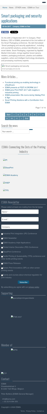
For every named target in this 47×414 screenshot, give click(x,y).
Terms (23, 411)
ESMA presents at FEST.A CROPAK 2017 (21, 87)
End (26, 118)
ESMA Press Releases (12, 263)
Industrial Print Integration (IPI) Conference (20, 233)
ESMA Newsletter (10, 238)
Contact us (40, 411)
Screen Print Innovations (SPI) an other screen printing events (20, 269)
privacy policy (34, 287)
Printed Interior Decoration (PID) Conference (20, 247)
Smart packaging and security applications (21, 18)
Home (5, 7)
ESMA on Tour (25, 26)
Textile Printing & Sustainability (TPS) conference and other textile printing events (23, 257)
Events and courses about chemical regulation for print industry (21, 276)
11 (17, 118)
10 (12, 118)
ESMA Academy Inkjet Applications (16, 242)
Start (8, 114)
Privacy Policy (30, 411)
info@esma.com (8, 399)
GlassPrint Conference (12, 251)
